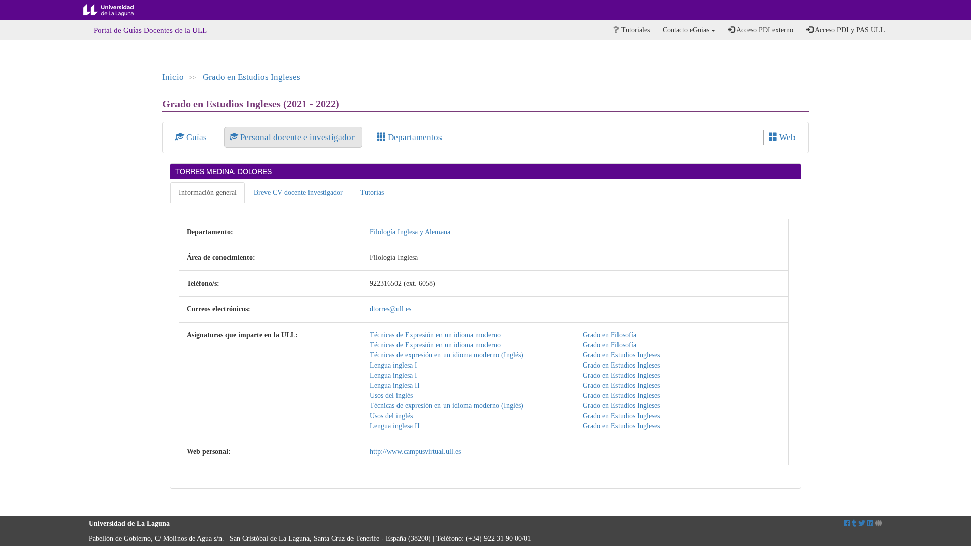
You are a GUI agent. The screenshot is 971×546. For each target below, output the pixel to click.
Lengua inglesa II (395, 385)
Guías (196, 137)
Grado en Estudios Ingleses (251, 77)
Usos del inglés (391, 395)
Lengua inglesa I (393, 365)
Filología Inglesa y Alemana (410, 232)
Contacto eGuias (687, 30)
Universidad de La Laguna (116, 10)
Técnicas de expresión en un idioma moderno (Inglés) (446, 355)
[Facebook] (847, 523)
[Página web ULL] (878, 523)
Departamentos (414, 137)
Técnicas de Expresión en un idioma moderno (435, 335)
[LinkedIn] (870, 523)
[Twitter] (861, 523)
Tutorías (372, 192)
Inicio (173, 77)
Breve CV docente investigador (298, 192)
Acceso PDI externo (764, 30)
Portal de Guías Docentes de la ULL (150, 30)
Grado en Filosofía (609, 335)
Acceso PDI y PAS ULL (849, 30)
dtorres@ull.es (390, 309)
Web (786, 137)
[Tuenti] (854, 523)
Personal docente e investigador (297, 137)
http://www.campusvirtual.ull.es (415, 452)
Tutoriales (634, 30)
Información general (208, 192)
